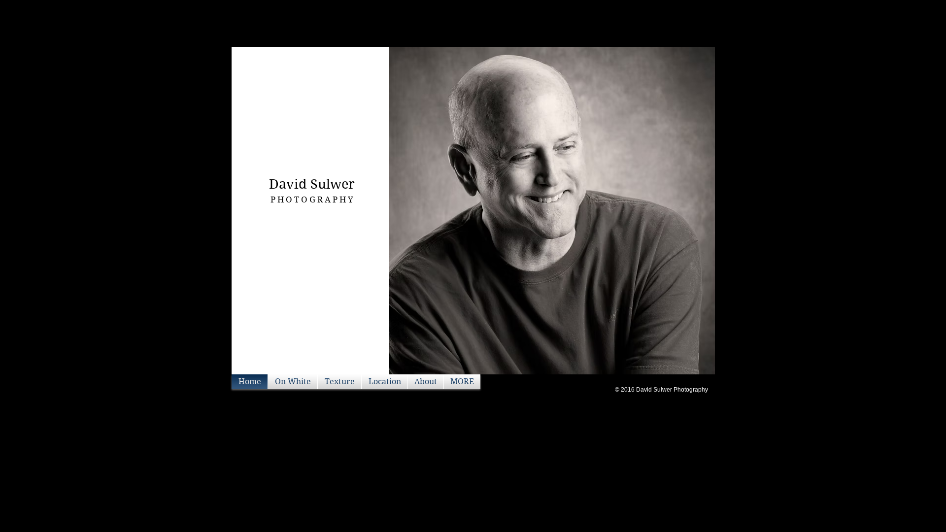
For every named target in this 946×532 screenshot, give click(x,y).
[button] (552, 210)
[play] (691, 365)
